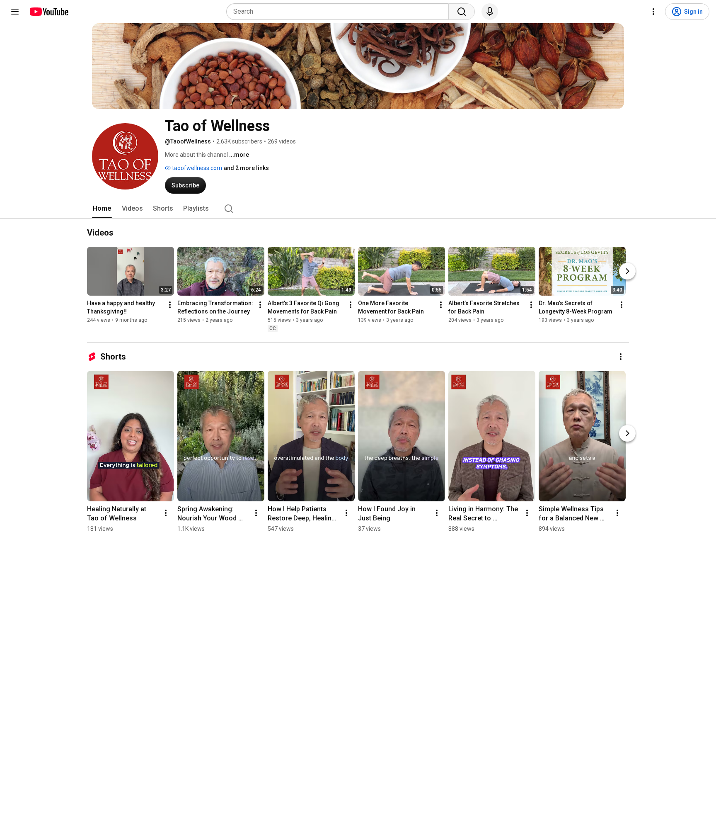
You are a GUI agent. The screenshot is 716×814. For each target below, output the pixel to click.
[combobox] (340, 12)
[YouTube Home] (48, 11)
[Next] (627, 271)
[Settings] (653, 12)
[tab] (102, 209)
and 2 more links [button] (246, 168)
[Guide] (15, 12)
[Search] (461, 11)
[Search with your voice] (489, 11)
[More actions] (170, 304)
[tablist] (358, 209)
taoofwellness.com (196, 168)
